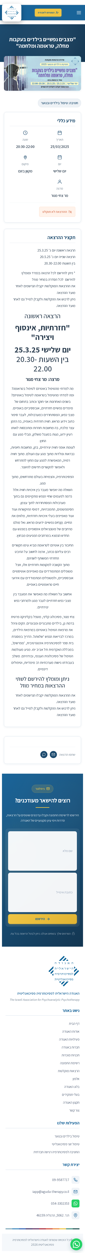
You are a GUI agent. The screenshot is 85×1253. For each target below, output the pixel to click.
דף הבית (74, 1023)
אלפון (76, 1078)
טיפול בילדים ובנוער (67, 1136)
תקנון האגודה (71, 1102)
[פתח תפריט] (79, 12)
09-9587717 (60, 1179)
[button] (76, 1244)
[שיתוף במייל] (53, 754)
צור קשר (74, 1110)
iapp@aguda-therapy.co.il (50, 1191)
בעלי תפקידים (70, 1094)
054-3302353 (60, 1203)
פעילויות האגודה (69, 1039)
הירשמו (40, 919)
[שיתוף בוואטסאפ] (43, 754)
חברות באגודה (70, 1047)
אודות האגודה (70, 1031)
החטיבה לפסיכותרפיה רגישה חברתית (56, 1152)
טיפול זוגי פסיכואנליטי (65, 1144)
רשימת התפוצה (69, 1063)
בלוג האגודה (71, 1086)
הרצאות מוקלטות (68, 1071)
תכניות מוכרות (70, 1055)
